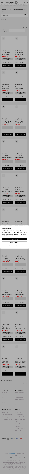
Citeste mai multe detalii (14, 246)
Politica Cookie (10, 236)
